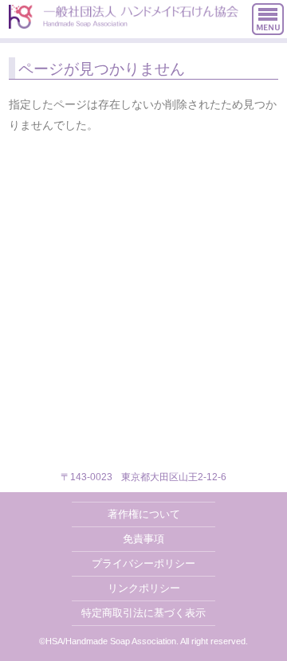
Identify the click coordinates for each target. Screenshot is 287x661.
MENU (268, 19)
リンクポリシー (144, 588)
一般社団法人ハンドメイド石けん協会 (123, 17)
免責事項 (143, 539)
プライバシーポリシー (143, 563)
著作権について (144, 514)
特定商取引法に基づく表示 (143, 613)
